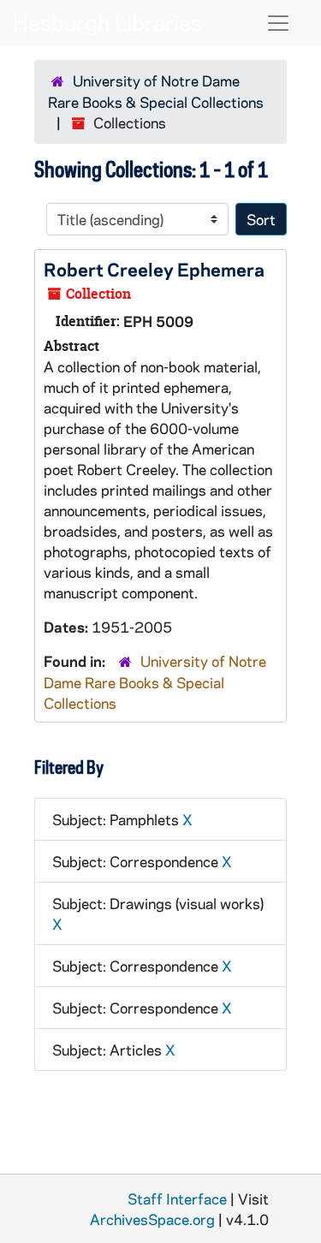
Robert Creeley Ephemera (154, 269)
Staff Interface (177, 1198)
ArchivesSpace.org (152, 1219)
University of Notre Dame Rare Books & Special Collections (155, 681)
